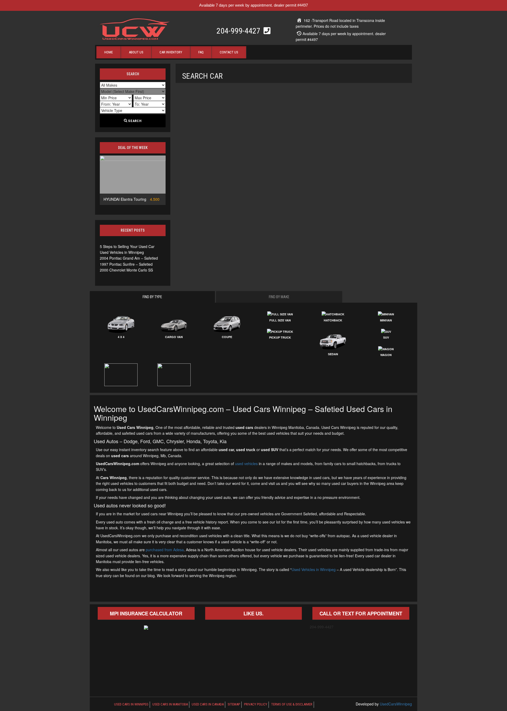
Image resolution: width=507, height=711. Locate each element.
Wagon (386, 355)
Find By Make (279, 297)
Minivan (386, 320)
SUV (386, 337)
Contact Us (229, 52)
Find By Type (152, 297)
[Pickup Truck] (280, 332)
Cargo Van (174, 337)
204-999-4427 (239, 30)
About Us (136, 52)
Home (108, 52)
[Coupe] (227, 322)
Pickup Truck (280, 337)
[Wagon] (386, 349)
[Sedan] (333, 340)
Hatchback (333, 320)
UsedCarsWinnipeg (396, 704)
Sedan (333, 354)
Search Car (202, 76)
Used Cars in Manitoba (170, 704)
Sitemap (234, 704)
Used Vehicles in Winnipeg (122, 252)
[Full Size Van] (280, 314)
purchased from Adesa (165, 549)
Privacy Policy (255, 704)
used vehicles (246, 463)
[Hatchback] (333, 314)
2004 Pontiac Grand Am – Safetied (129, 258)
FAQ (201, 52)
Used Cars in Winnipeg (131, 704)
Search (134, 121)
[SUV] (386, 332)
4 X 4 (121, 337)
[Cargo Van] (174, 322)
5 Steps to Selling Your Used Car (127, 246)
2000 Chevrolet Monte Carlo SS (126, 270)
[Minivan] (386, 314)
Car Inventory (170, 52)
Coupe (227, 337)
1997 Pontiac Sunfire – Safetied (126, 264)
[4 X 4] (121, 322)
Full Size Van (280, 320)
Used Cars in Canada (208, 704)
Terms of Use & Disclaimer (291, 704)
